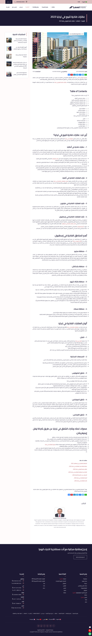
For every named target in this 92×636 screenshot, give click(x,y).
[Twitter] (50, 625)
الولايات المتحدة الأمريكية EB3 (38, 579)
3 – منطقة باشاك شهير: (81, 112)
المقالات (78, 21)
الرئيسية (83, 21)
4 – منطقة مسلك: (83, 114)
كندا (44, 586)
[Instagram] (44, 625)
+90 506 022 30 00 (20, 2)
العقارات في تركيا (69, 139)
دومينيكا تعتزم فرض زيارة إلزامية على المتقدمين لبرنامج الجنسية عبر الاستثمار (20, 40)
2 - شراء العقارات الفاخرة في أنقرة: (79, 100)
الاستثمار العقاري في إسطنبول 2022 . (79, 463)
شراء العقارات (55, 159)
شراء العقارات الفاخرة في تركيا (61, 181)
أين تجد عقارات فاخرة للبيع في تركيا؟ (79, 95)
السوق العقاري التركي (82, 78)
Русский (51, 619)
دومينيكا (85, 579)
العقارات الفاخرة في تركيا (72, 327)
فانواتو (85, 590)
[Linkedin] (47, 625)
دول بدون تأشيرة (49, 613)
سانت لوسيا (84, 581)
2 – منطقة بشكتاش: (82, 110)
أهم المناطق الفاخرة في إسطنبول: (79, 106)
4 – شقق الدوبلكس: (82, 124)
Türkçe (38, 619)
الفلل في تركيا (78, 341)
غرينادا (85, 583)
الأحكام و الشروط (40, 630)
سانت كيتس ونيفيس (82, 586)
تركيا (86, 600)
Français (31, 619)
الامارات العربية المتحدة (61, 581)
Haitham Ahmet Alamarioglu (59, 518)
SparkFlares (59, 632)
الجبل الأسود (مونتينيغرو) (80, 593)
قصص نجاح (14, 7)
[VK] (38, 625)
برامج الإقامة (41, 574)
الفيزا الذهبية (62, 574)
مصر (86, 602)
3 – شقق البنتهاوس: (82, 122)
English (57, 619)
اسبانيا (63, 579)
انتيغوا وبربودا (84, 588)
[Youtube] (41, 625)
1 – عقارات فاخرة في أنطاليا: (81, 98)
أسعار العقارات (80, 227)
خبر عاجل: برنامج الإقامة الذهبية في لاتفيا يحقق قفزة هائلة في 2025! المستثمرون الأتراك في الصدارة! (20, 65)
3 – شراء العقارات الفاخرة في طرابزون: (78, 102)
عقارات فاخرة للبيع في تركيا (60, 82)
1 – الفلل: (85, 119)
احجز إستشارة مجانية (80, 557)
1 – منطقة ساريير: (83, 108)
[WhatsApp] (26, 2)
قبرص (84, 597)
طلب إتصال (9, 2)
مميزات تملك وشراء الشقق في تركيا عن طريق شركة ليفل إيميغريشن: (72, 128)
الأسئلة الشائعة (36, 613)
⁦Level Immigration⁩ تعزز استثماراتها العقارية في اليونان (20, 74)
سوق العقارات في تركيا (50, 444)
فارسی (44, 619)
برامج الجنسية (83, 574)
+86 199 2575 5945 (16, 608)
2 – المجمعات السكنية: (82, 121)
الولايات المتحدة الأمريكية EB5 (38, 581)
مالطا (85, 595)
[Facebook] (53, 625)
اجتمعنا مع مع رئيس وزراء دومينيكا (21, 56)
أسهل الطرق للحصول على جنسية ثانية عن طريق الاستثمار (20, 48)
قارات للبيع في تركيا (77, 241)
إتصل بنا (7, 7)
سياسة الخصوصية (49, 630)
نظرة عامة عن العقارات (17, 613)
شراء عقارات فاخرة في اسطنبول (69, 224)
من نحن (21, 7)
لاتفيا (65, 590)
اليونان (64, 586)
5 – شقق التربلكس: (82, 126)
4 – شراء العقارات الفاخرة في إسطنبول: (78, 104)
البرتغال (64, 583)
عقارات (55, 613)
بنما (44, 583)
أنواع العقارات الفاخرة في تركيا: (80, 116)
